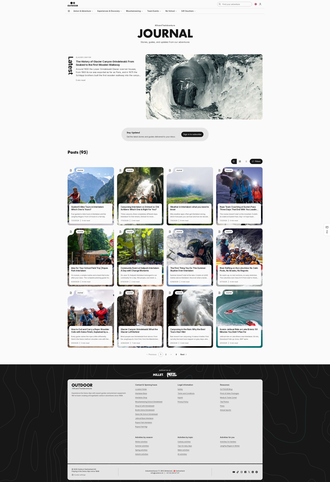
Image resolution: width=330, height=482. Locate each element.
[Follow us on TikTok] (237, 472)
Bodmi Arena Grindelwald (144, 410)
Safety (180, 389)
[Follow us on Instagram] (241, 472)
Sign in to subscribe (192, 134)
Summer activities (142, 446)
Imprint (180, 398)
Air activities (182, 454)
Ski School (170, 11)
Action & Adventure (82, 11)
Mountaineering (133, 11)
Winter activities (141, 442)
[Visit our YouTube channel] (234, 472)
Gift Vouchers (187, 11)
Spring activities (141, 450)
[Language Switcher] (255, 4)
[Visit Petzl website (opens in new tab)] (172, 374)
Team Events (153, 11)
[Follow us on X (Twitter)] (249, 472)
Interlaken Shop (141, 398)
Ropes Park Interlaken (143, 422)
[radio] (234, 161)
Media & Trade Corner (228, 398)
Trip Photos (224, 402)
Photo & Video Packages (229, 393)
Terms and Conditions (186, 393)
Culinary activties (184, 442)
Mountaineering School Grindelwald (148, 402)
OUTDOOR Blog (226, 389)
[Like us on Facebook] (245, 472)
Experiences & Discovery (108, 11)
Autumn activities (141, 454)
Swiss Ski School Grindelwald (146, 414)
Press (222, 406)
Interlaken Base (141, 393)
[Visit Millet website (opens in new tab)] (158, 374)
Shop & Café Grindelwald (144, 406)
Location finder (141, 389)
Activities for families (228, 442)
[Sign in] (260, 4)
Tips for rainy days (185, 446)
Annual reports (225, 410)
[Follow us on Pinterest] (256, 472)
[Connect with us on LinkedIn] (253, 472)
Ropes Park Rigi (141, 427)
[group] (240, 161)
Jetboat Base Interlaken (144, 418)
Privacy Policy (183, 402)
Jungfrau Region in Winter (230, 446)
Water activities (183, 450)
